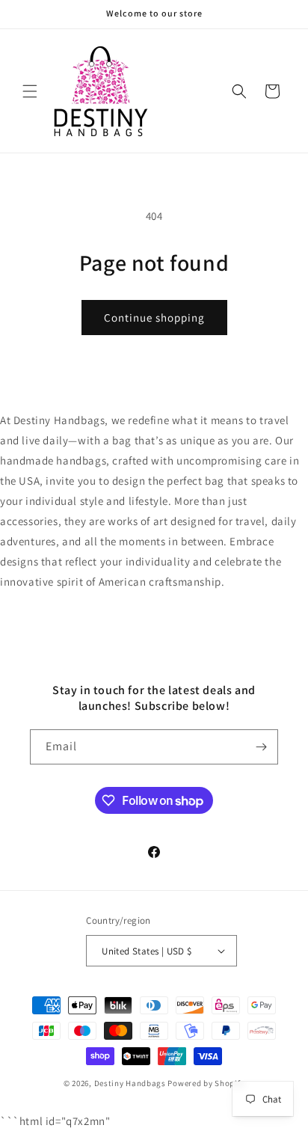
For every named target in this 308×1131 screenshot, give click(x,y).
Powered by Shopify (205, 1083)
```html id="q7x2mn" (149, 567)
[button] (29, 91)
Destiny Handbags (130, 1083)
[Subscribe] (260, 746)
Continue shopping (154, 317)
